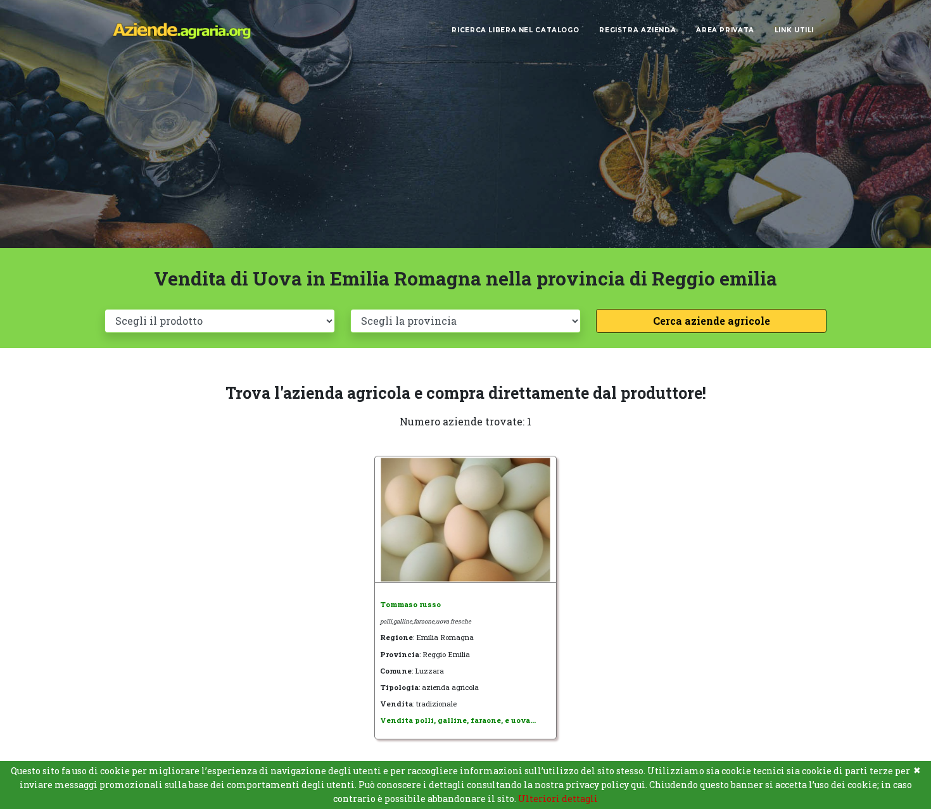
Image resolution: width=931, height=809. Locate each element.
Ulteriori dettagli (558, 799)
